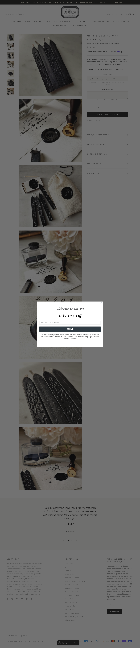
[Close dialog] (101, 303)
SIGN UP (70, 329)
